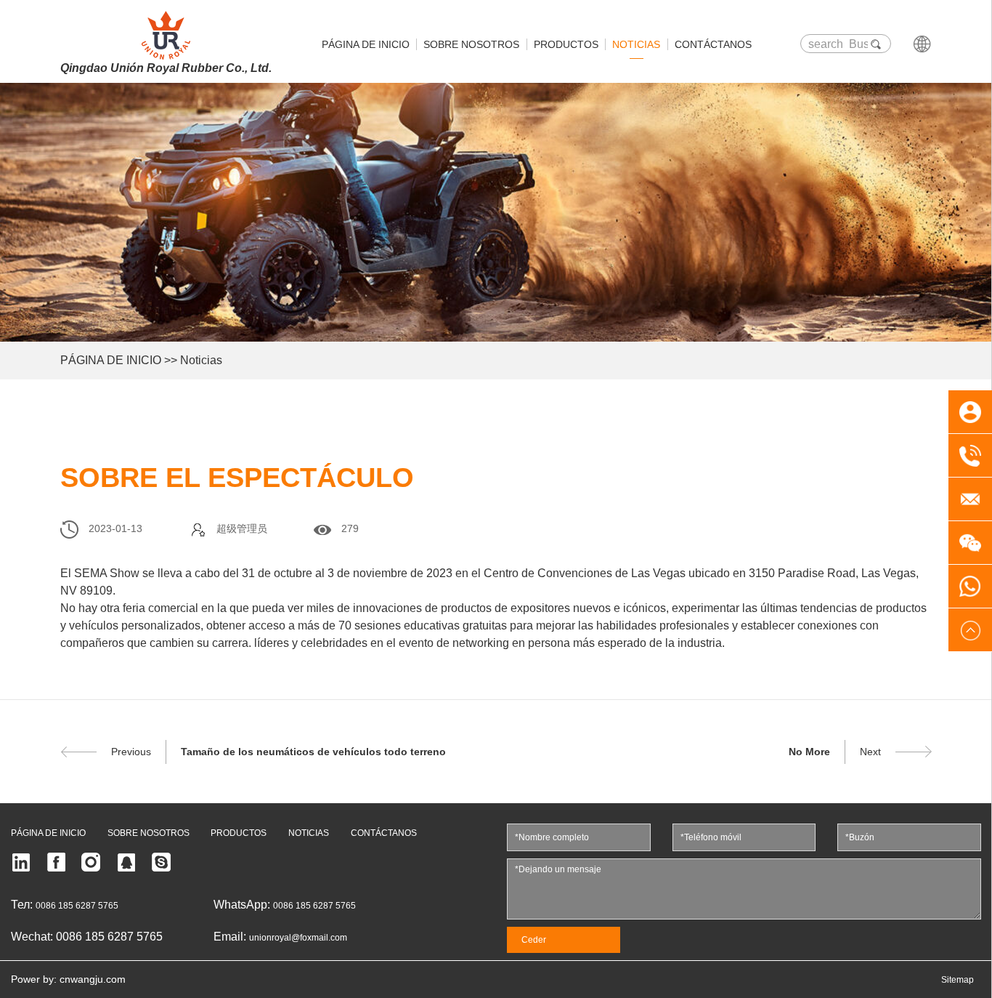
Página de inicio (366, 44)
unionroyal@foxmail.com (298, 938)
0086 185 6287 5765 (77, 906)
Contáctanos (713, 44)
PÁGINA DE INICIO (110, 360)
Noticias (636, 44)
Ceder (533, 940)
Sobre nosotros (471, 44)
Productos (566, 44)
